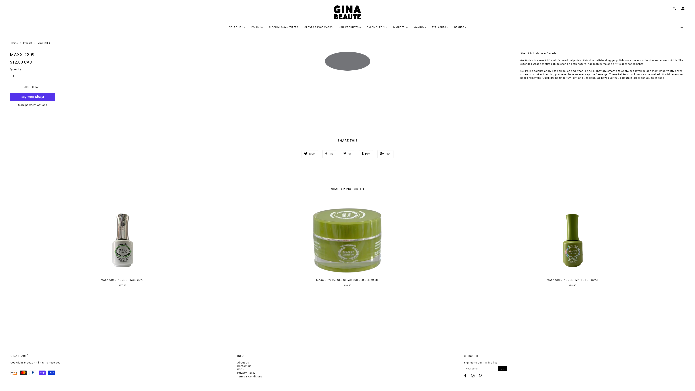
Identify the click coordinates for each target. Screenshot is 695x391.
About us (243, 362)
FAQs (240, 369)
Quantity (15, 69)
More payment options (32, 105)
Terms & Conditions (249, 376)
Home (14, 43)
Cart (682, 27)
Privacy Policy (246, 372)
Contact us (244, 366)
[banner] (347, 12)
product (27, 43)
